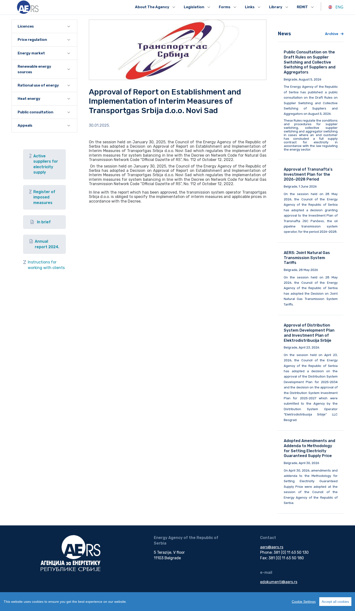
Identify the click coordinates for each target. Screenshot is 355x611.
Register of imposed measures (44, 197)
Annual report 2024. (47, 244)
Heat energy (29, 98)
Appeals (25, 125)
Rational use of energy (38, 85)
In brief (44, 222)
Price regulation (32, 39)
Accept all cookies (335, 602)
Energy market (31, 53)
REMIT (302, 7)
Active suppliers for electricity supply (45, 164)
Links (250, 7)
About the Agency (152, 7)
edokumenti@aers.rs (278, 582)
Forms (224, 7)
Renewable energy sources (34, 69)
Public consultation (35, 112)
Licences (26, 26)
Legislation (194, 7)
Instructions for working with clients (46, 265)
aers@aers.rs (271, 547)
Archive (331, 34)
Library (275, 7)
